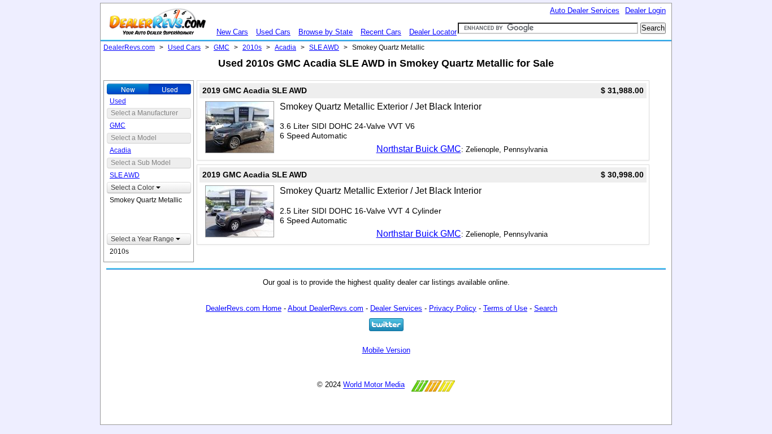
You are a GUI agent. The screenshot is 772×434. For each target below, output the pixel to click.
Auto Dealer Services (584, 10)
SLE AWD (324, 47)
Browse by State (325, 32)
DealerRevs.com (129, 47)
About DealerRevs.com (325, 308)
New (128, 89)
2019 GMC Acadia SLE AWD (254, 90)
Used (170, 89)
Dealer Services (396, 308)
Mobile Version (386, 350)
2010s (252, 47)
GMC (221, 47)
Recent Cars (381, 32)
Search (545, 308)
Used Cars (273, 32)
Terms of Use (505, 308)
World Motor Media (374, 385)
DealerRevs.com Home (243, 308)
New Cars (232, 32)
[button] (149, 187)
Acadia (285, 47)
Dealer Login (645, 10)
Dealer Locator (433, 32)
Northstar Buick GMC (418, 149)
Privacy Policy (452, 308)
